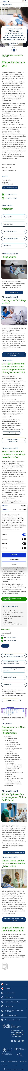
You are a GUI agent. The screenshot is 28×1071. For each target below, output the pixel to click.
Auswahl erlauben (14, 559)
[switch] (24, 539)
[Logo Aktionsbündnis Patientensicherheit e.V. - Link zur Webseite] (20, 1049)
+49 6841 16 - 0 (19, 1032)
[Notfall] (23, 1)
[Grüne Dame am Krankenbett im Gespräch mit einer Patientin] (14, 878)
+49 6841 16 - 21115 (18, 1034)
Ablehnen (14, 564)
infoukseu (18, 1036)
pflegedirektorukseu (9, 188)
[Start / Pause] (14, 50)
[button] (12, 47)
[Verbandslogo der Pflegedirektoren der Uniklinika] (20, 1055)
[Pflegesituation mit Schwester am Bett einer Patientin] (14, 269)
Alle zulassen (14, 554)
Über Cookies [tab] (22, 509)
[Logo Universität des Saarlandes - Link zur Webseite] (7, 1050)
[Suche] (26, 1)
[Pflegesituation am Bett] (14, 315)
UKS (3, 949)
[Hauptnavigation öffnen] (25, 5)
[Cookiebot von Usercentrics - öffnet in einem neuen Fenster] (20, 506)
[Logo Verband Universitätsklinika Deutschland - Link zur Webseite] (7, 1054)
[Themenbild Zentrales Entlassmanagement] (14, 812)
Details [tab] (14, 509)
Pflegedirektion (6, 5)
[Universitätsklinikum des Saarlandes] (5, 1)
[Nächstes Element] (17, 50)
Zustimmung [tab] (5, 509)
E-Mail (5, 646)
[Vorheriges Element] (11, 50)
